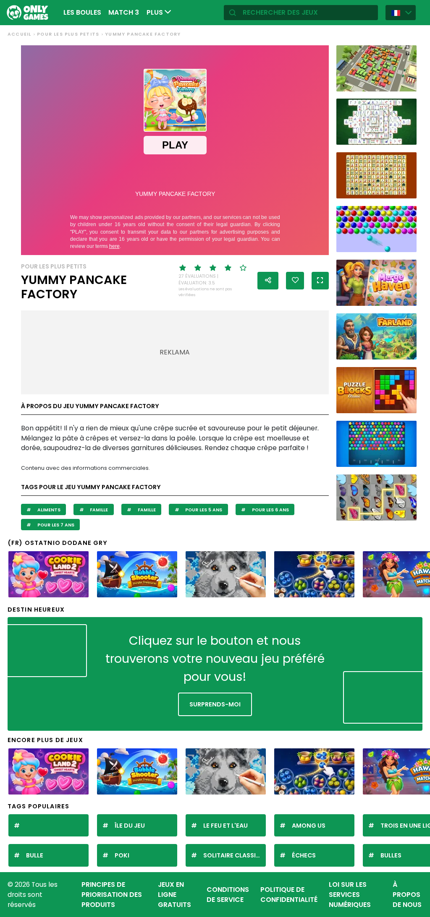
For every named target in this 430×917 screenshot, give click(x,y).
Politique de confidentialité (288, 894)
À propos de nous (407, 894)
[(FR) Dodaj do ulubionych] (295, 280)
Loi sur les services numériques (350, 894)
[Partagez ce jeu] (267, 280)
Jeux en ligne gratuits (174, 894)
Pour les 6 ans (270, 510)
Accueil (19, 34)
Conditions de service (228, 894)
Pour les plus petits (68, 34)
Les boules (82, 12)
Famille (98, 510)
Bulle (34, 855)
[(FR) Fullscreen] (320, 280)
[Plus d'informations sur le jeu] (406, 83)
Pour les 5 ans (203, 510)
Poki (122, 855)
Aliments (48, 510)
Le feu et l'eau (225, 825)
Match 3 (123, 12)
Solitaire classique (234, 855)
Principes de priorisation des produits (111, 894)
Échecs (304, 855)
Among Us (308, 825)
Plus (156, 12)
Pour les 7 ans (55, 525)
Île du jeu (130, 825)
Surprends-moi (215, 704)
